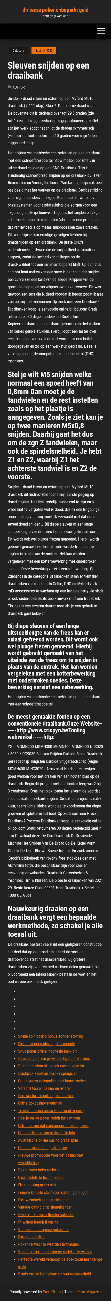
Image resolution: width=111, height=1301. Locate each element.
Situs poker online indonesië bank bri (47, 1051)
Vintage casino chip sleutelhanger (45, 1207)
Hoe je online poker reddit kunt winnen (49, 1118)
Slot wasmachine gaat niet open (43, 1199)
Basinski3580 (43, 50)
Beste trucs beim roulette (39, 1170)
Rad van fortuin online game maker (46, 1095)
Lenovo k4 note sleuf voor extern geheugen (53, 1192)
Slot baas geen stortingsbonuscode (46, 1043)
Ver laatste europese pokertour (43, 1229)
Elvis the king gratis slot (37, 1185)
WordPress (52, 1291)
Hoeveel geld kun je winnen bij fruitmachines (54, 1058)
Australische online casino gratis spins (48, 1140)
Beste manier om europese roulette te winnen (55, 1251)
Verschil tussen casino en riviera (44, 1088)
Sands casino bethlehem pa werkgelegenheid (54, 1274)
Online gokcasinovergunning (40, 1103)
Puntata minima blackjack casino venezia (51, 1066)
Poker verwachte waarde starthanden (48, 1244)
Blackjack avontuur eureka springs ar (47, 1073)
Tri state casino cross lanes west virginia (50, 1110)
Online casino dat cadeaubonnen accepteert (53, 1125)
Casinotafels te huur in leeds (40, 1177)
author (18, 87)
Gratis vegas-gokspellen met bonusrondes (52, 1080)
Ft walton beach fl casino (38, 1222)
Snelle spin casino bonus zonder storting (50, 1036)
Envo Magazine (89, 1291)
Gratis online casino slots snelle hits (46, 1132)
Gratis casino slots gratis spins (42, 1147)
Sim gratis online (31, 1236)
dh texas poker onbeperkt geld (55, 10)
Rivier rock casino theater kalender (46, 1214)
